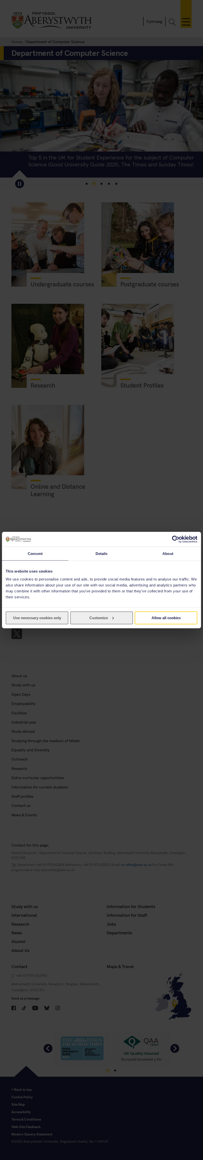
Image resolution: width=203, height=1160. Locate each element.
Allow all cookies (166, 617)
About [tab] (167, 553)
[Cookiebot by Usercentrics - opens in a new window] (175, 539)
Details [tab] (102, 553)
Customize (98, 617)
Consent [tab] (35, 553)
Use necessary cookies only (37, 617)
